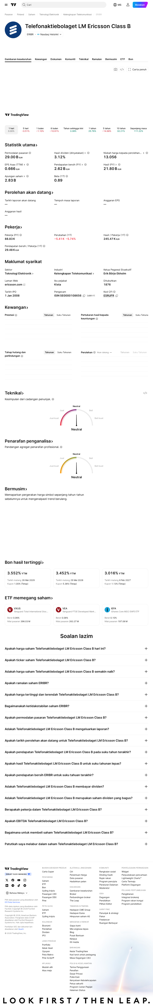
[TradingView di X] (7, 880)
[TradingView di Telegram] (13, 885)
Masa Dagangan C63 (80, 958)
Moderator (104, 888)
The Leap (74, 900)
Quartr (21, 929)
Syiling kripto (48, 890)
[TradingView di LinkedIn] (7, 885)
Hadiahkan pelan (78, 881)
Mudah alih (47, 967)
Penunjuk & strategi (108, 913)
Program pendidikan (131, 904)
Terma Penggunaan (79, 967)
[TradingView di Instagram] (25, 880)
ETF (44, 884)
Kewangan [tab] (41, 59)
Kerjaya (73, 938)
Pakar (102, 916)
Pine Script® (48, 958)
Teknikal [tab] (83, 59)
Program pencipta (108, 881)
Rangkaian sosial (107, 871)
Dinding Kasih (106, 875)
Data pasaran (76, 878)
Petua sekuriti (76, 983)
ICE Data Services (12, 902)
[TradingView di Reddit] (25, 885)
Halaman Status (77, 990)
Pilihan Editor (105, 904)
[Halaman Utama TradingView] (13, 5)
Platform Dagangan (131, 884)
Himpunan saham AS (80, 916)
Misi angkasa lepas (79, 929)
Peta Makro (47, 954)
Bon (44, 887)
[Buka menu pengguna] (128, 5)
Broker (73, 894)
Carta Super (48, 871)
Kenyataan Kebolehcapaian (83, 980)
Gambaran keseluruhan (81, 890)
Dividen (45, 932)
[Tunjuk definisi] (30, 153)
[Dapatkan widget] (121, 69)
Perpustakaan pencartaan (134, 875)
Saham (45, 881)
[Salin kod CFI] (116, 295)
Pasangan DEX (49, 897)
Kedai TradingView (79, 951)
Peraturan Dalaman (108, 884)
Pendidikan (104, 900)
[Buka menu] (6, 5)
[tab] (48, 315)
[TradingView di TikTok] (19, 885)
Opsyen (46, 951)
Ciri (71, 871)
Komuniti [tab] (70, 59)
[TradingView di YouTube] (19, 880)
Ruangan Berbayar (108, 923)
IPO (44, 935)
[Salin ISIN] (84, 295)
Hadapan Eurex (77, 913)
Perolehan (47, 929)
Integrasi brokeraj (130, 897)
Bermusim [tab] (111, 59)
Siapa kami (75, 925)
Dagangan (104, 897)
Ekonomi (46, 925)
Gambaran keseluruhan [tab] (18, 59)
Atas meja (47, 970)
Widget (125, 871)
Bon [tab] (130, 59)
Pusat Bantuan (77, 935)
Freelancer (104, 919)
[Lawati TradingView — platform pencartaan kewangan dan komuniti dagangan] (17, 115)
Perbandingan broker (80, 897)
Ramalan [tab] (97, 59)
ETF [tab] (122, 59)
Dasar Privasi (76, 973)
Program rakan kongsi (132, 900)
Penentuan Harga (78, 875)
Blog (72, 932)
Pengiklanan (128, 894)
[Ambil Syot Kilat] (115, 69)
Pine (44, 900)
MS (119, 4)
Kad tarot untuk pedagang (83, 954)
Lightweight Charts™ (131, 878)
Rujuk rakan (105, 878)
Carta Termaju (128, 881)
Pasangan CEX (49, 894)
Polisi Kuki (74, 977)
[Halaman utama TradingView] (16, 869)
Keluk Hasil (47, 948)
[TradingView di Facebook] (13, 880)
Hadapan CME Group (80, 910)
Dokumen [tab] (56, 59)
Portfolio (46, 944)
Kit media (74, 942)
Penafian (74, 970)
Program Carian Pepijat (81, 987)
